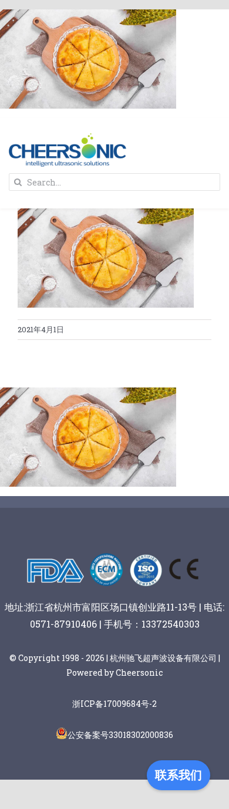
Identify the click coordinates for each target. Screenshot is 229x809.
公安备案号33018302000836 (120, 734)
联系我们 (178, 774)
